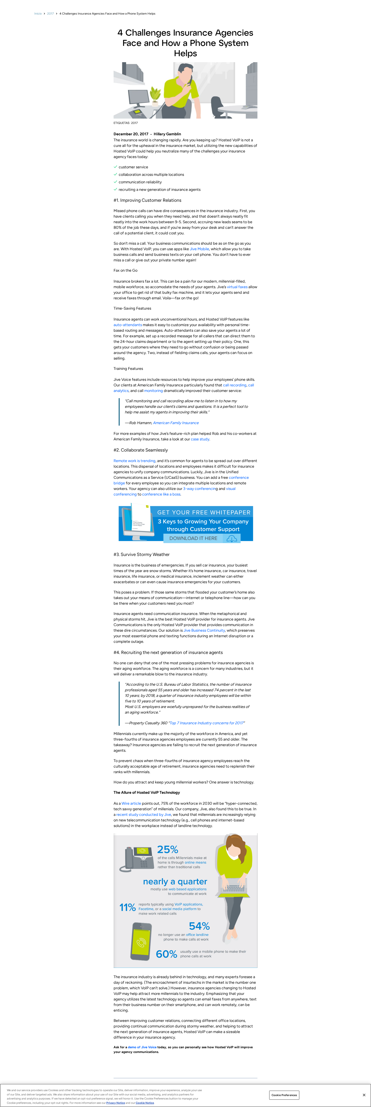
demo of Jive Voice (142, 1047)
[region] (185, 1095)
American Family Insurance (176, 422)
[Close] (364, 1095)
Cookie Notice (145, 1102)
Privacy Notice (115, 1102)
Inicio (38, 13)
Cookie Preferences (284, 1095)
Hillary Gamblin (167, 134)
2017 (50, 13)
